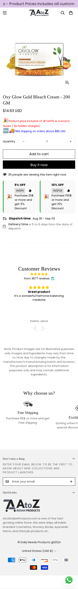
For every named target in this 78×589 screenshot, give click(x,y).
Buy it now (39, 165)
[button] (70, 12)
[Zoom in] (67, 82)
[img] (39, 274)
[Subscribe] (71, 481)
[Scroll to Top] (71, 569)
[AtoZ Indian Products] (39, 13)
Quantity (9, 141)
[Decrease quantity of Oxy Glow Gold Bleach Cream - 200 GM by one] (23, 141)
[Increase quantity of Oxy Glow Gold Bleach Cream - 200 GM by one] (70, 141)
